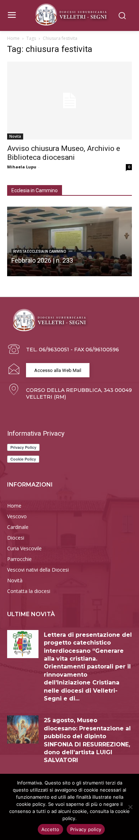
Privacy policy (86, 829)
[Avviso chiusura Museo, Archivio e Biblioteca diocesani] (69, 101)
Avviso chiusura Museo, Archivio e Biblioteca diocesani (63, 153)
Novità (15, 136)
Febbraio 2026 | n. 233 (42, 260)
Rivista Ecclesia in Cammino (39, 251)
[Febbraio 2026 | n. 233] (69, 240)
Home (13, 38)
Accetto (50, 829)
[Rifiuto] (130, 806)
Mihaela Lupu (21, 166)
